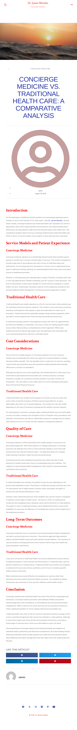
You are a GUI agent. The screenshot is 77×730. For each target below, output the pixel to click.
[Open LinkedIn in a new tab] (42, 707)
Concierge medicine (40, 69)
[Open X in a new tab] (29, 707)
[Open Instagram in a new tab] (36, 707)
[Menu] (71, 4)
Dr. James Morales (55, 220)
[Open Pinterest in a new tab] (48, 707)
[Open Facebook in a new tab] (23, 707)
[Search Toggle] (5, 4)
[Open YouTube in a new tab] (54, 707)
